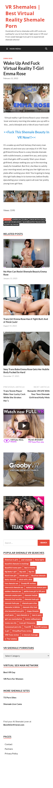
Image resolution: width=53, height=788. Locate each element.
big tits (31, 571)
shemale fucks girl (32, 599)
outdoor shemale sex (13, 591)
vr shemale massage (30, 635)
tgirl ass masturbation (13, 619)
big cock (22, 571)
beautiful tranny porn (13, 568)
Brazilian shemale (38, 575)
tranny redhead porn (33, 619)
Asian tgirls (39, 560)
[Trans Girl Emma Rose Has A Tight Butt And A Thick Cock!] (26, 300)
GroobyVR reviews (12, 222)
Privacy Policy (11, 753)
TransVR (27, 627)
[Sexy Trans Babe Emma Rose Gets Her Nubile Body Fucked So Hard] (26, 349)
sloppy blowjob (11, 225)
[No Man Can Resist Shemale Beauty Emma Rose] (26, 254)
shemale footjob (31, 595)
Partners (9, 749)
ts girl (7, 631)
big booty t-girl (11, 571)
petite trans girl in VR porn (34, 591)
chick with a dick (37, 219)
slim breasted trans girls (34, 222)
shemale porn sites (29, 603)
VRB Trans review (12, 635)
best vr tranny (29, 568)
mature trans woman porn (36, 587)
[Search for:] (26, 543)
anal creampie (26, 560)
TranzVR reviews (40, 627)
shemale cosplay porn (13, 595)
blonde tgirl (24, 575)
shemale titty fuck (30, 607)
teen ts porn (36, 615)
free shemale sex (11, 583)
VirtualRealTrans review (22, 631)
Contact (8, 744)
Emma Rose (8, 58)
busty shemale (10, 579)
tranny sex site (10, 623)
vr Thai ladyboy (11, 639)
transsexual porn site (13, 627)
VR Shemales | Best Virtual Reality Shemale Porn (25, 16)
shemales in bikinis (12, 607)
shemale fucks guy (12, 603)
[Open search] (46, 49)
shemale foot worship (13, 599)
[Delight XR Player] (41, 88)
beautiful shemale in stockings (17, 564)
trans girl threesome (27, 623)
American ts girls (20, 219)
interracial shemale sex (14, 587)
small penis (9, 615)
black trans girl (11, 575)
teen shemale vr (23, 615)
